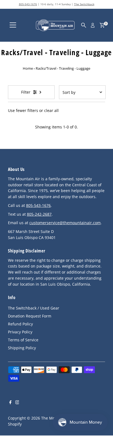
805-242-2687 (39, 214)
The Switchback (84, 4)
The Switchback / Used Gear (33, 308)
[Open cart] (102, 25)
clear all (51, 110)
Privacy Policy (20, 331)
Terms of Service (23, 339)
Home (28, 68)
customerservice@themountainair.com (65, 222)
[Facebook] (10, 402)
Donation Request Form (29, 316)
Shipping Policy (22, 347)
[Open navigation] (13, 25)
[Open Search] (83, 25)
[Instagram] (17, 402)
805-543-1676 (28, 4)
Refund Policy (20, 324)
